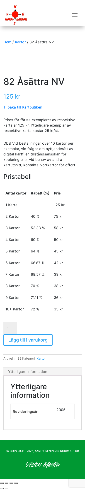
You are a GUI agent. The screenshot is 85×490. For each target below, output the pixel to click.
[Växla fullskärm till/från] (6, 483)
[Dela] (11, 483)
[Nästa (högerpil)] (6, 488)
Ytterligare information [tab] (27, 371)
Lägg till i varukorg (28, 340)
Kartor (20, 42)
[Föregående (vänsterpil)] (2, 488)
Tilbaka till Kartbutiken (22, 107)
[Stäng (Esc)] (16, 483)
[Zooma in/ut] (2, 483)
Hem (7, 42)
